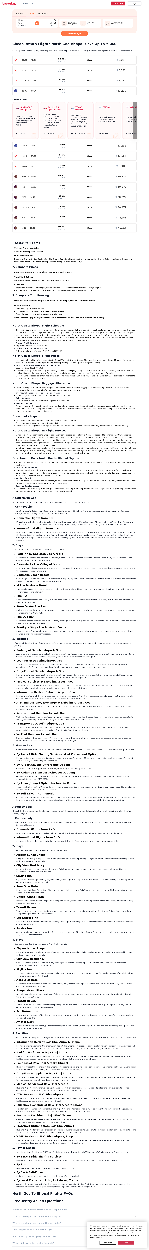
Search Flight (74, 33)
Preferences (108, 1242)
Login (134, 3)
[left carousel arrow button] (14, 120)
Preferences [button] (99, 1237)
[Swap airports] (37, 23)
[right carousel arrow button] (135, 120)
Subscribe (118, 3)
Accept (126, 1242)
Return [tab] (31, 14)
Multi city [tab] (42, 14)
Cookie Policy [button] (104, 1235)
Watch (25, 3)
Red (32, 3)
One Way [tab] (19, 14)
